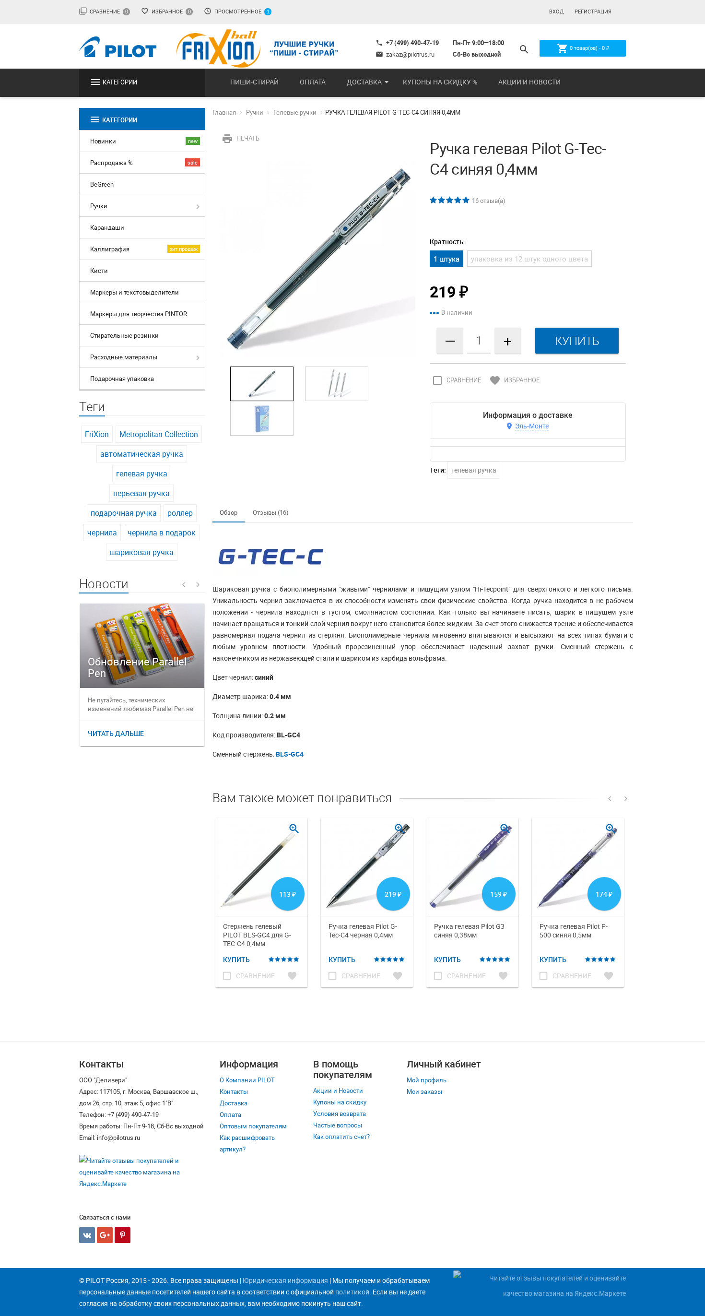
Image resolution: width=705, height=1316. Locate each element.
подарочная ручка (124, 513)
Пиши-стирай (254, 81)
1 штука (446, 258)
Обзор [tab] (228, 512)
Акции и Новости (529, 81)
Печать (240, 138)
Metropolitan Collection (158, 434)
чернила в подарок (162, 532)
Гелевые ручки (295, 112)
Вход (556, 11)
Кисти (99, 270)
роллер (180, 513)
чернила (102, 532)
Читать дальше (116, 733)
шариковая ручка (142, 552)
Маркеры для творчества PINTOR (138, 313)
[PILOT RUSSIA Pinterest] (122, 1235)
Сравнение (103, 11)
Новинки (103, 141)
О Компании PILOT (247, 1080)
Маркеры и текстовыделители (134, 292)
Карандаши (107, 227)
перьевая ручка (141, 493)
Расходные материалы (123, 357)
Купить (236, 959)
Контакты (234, 1091)
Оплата (313, 81)
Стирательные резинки (124, 335)
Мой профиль (426, 1080)
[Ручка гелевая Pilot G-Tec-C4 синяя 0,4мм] (318, 258)
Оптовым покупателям (253, 1126)
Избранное (166, 11)
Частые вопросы (337, 1125)
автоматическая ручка (141, 454)
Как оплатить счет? (341, 1136)
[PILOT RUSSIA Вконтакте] (87, 1235)
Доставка (364, 81)
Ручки (98, 206)
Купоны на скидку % (440, 81)
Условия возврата (339, 1113)
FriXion (97, 434)
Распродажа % (111, 162)
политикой (352, 1291)
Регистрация (593, 11)
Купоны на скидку (339, 1102)
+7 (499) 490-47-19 (407, 42)
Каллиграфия (109, 249)
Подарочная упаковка (122, 378)
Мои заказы (424, 1091)
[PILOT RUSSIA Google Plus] (105, 1235)
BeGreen (102, 184)
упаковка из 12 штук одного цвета (529, 258)
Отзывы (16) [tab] (271, 512)
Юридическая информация (285, 1280)
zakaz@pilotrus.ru (405, 54)
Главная (224, 112)
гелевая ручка (141, 473)
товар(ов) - (583, 48)
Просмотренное (237, 11)
